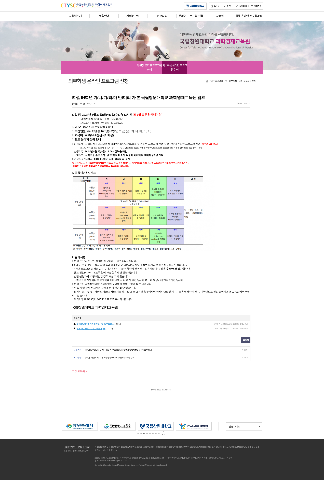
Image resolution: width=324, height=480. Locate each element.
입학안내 (104, 16)
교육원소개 (75, 16)
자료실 (220, 16)
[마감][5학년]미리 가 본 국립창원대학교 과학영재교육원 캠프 (109, 357)
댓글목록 (79, 371)
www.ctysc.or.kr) (128, 143)
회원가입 (243, 6)
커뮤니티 (162, 16)
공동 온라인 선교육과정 (248, 16)
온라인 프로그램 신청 (191, 16)
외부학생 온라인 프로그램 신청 (174, 67)
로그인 (229, 6)
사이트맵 (257, 6)
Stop (163, 433)
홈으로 (216, 6)
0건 (83, 103)
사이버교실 (133, 16)
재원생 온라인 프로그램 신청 (149, 67)
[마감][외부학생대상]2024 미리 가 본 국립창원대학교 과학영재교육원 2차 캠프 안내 (118, 350)
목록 (247, 340)
